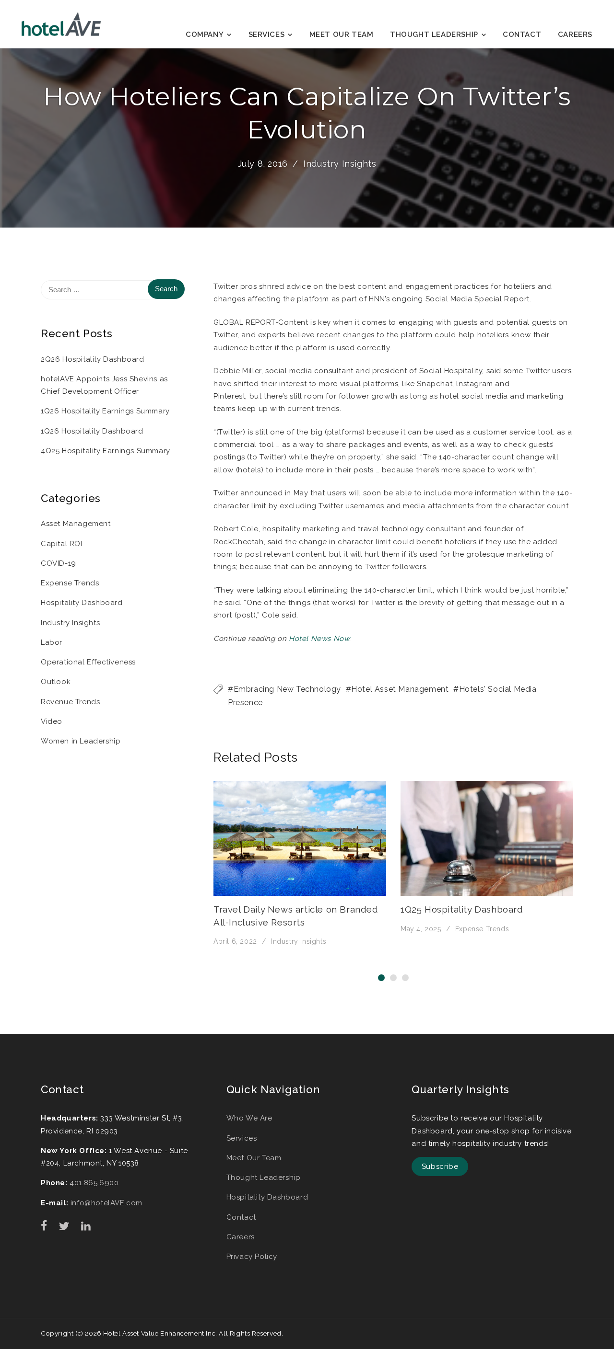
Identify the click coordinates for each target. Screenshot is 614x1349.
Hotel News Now (319, 638)
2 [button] (393, 977)
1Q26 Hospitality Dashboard (92, 431)
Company (205, 34)
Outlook (56, 681)
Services (266, 34)
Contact (522, 34)
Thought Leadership (434, 34)
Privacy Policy (251, 1256)
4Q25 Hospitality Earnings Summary (105, 450)
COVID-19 (58, 563)
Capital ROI (62, 543)
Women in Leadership (80, 741)
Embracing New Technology (287, 689)
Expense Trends (482, 929)
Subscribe (440, 1166)
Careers (575, 34)
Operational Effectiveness (88, 662)
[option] (299, 864)
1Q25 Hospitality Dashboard (462, 909)
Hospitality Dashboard (82, 602)
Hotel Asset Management (400, 689)
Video (51, 721)
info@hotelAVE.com (106, 1203)
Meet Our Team (341, 34)
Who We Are (249, 1118)
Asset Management (76, 523)
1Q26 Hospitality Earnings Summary (105, 411)
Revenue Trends (70, 701)
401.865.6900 (94, 1182)
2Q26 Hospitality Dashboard (92, 359)
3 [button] (405, 977)
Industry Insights (339, 164)
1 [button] (381, 977)
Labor (51, 642)
